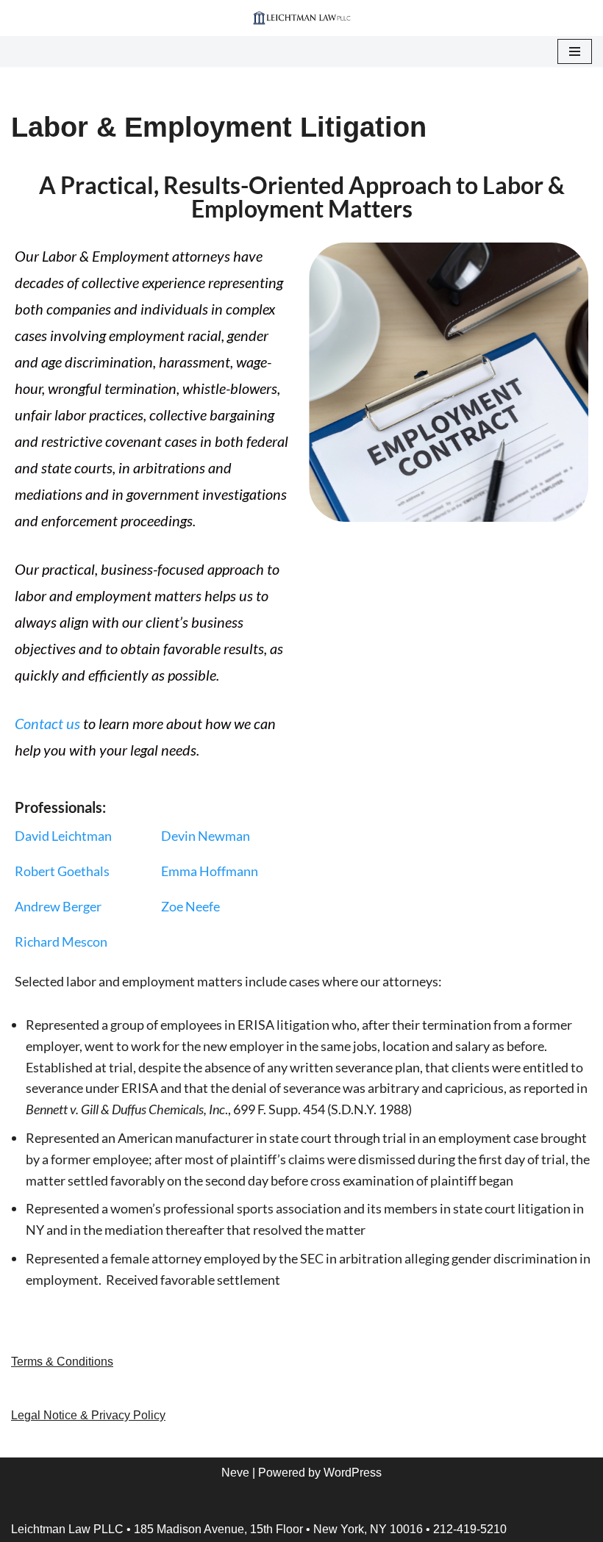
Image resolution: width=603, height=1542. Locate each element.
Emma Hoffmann (209, 871)
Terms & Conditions (62, 1361)
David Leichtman (63, 836)
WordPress (353, 1472)
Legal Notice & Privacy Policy (88, 1415)
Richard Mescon (61, 941)
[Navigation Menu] (574, 51)
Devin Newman (205, 836)
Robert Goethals (62, 871)
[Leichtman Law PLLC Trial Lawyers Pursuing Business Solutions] (302, 18)
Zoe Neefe (190, 906)
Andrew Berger (58, 906)
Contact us (47, 723)
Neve (235, 1472)
